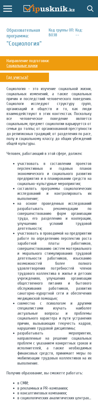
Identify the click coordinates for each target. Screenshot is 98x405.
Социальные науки (22, 65)
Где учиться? (17, 77)
